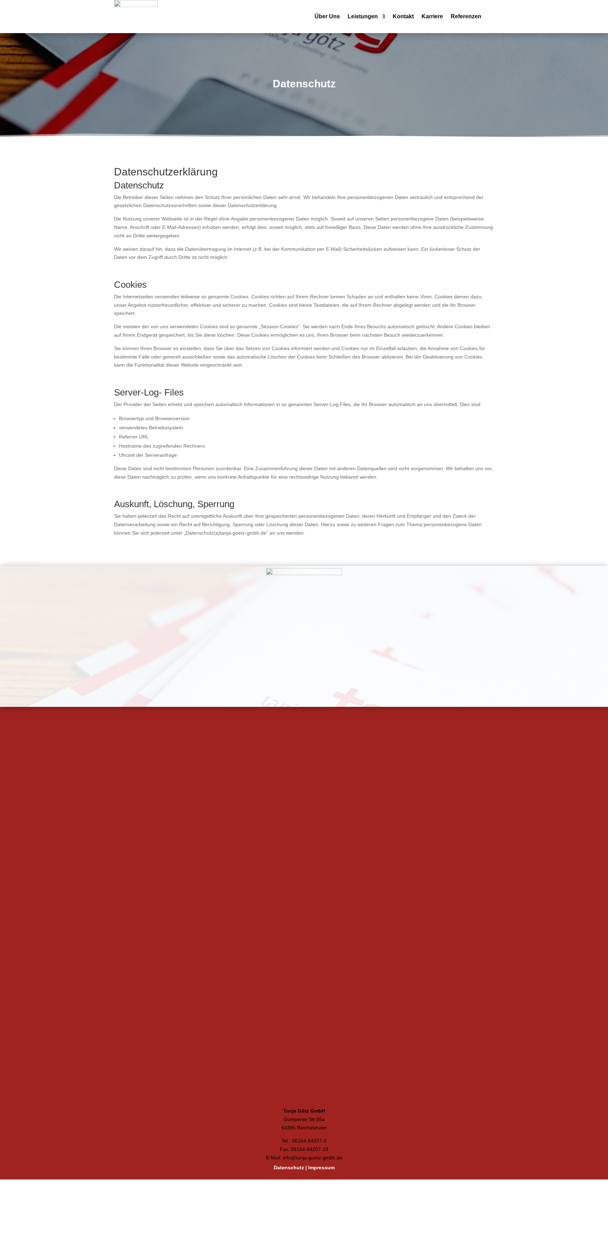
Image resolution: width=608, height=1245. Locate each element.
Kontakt (403, 16)
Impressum (321, 1212)
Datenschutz (289, 1212)
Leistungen (363, 16)
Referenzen (466, 16)
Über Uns (327, 16)
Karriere (432, 16)
